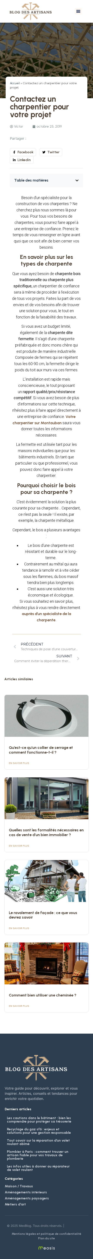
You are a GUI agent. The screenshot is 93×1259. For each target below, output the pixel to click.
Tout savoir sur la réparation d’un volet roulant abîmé (38, 1142)
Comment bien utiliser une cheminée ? (42, 995)
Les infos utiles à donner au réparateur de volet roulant (38, 1168)
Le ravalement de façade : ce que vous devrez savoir (43, 915)
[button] (78, 11)
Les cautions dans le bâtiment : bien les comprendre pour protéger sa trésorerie (39, 1119)
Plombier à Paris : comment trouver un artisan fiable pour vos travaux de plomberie (37, 1155)
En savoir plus (19, 763)
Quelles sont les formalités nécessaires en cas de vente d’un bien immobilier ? (46, 832)
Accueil (15, 83)
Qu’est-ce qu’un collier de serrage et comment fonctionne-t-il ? (41, 750)
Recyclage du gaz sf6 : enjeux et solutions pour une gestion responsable (39, 1131)
